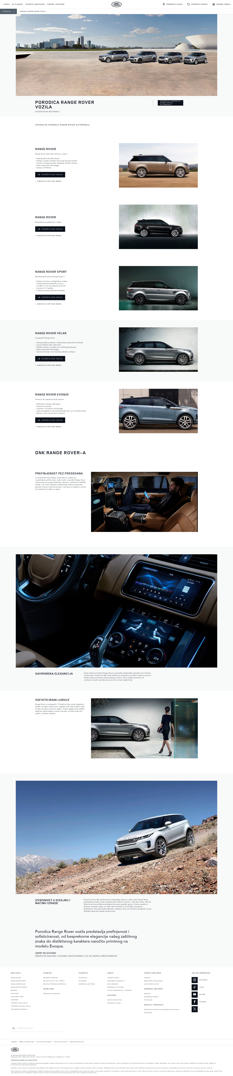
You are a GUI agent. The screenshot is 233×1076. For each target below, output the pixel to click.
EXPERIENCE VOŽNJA (151, 997)
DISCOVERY (15, 993)
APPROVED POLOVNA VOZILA (21, 1006)
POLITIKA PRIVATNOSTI (44, 1042)
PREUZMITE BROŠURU (50, 978)
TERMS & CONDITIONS (26, 1042)
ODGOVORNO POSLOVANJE (153, 981)
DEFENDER (14, 1000)
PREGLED (147, 978)
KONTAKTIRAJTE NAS (114, 1000)
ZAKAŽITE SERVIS (113, 978)
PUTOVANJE (148, 1000)
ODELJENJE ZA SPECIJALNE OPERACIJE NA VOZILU (161, 1009)
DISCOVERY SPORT (17, 996)
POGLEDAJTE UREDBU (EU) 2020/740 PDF (24, 1060)
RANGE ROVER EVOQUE (19, 987)
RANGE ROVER (16, 978)
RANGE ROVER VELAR (18, 984)
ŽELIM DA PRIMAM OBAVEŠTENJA (54, 984)
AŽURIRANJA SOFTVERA (87, 984)
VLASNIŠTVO (83, 978)
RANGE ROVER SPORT (18, 981)
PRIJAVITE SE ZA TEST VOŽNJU (54, 981)
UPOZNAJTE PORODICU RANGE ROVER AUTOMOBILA (170, 103)
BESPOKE (14, 990)
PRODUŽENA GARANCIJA (116, 981)
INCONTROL (83, 981)
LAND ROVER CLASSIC (151, 984)
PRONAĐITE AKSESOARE (51, 993)
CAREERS (14, 1042)
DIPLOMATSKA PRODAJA (19, 1009)
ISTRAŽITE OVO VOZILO (52, 174)
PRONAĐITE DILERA (114, 1003)
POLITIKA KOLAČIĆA (61, 1042)
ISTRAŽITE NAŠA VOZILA (19, 1003)
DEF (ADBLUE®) (112, 984)
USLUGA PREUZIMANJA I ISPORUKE (119, 990)
